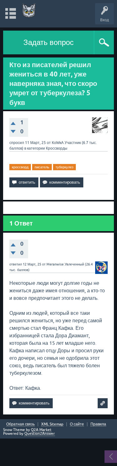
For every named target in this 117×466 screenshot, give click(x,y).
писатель (42, 167)
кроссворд (20, 167)
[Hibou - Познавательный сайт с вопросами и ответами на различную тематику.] (29, 10)
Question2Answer (39, 433)
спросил (16, 143)
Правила (98, 424)
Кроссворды (56, 148)
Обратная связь (20, 424)
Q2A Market (41, 430)
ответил (15, 264)
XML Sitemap (52, 424)
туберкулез (64, 167)
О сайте (77, 424)
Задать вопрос (48, 42)
